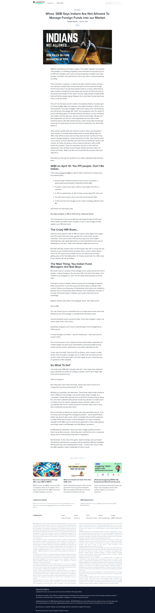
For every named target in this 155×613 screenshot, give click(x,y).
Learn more (50, 505)
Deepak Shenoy (72, 21)
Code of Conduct (66, 518)
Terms (88, 515)
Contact (113, 515)
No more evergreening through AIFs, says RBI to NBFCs (45, 481)
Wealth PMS (60, 3)
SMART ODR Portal (116, 518)
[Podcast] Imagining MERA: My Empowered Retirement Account (107, 481)
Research (50, 3)
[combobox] (113, 3)
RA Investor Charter (91, 518)
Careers (76, 515)
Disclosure (77, 518)
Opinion (77, 10)
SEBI (77, 25)
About (63, 515)
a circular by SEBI (64, 173)
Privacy (101, 515)
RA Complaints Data (104, 518)
